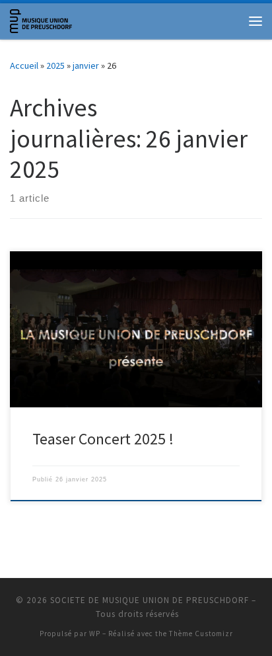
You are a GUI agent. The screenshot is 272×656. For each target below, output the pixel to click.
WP (94, 633)
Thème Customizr (201, 633)
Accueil (24, 65)
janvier (86, 65)
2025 (55, 65)
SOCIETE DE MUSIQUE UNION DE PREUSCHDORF (149, 600)
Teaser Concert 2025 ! (103, 438)
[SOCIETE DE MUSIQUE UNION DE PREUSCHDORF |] (41, 19)
